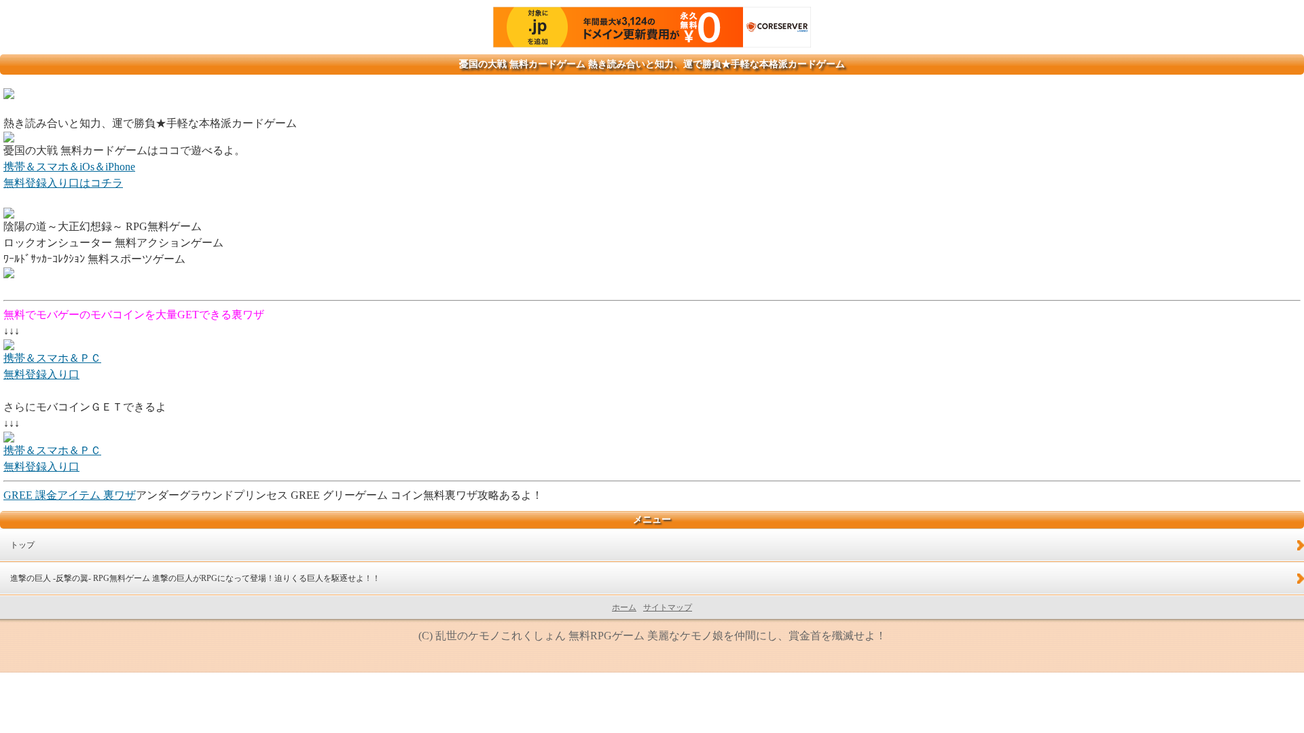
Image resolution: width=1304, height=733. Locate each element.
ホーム (624, 607)
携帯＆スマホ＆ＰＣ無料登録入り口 (52, 366)
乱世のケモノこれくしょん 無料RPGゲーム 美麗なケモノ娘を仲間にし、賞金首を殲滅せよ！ (660, 635)
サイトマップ (667, 607)
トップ (22, 545)
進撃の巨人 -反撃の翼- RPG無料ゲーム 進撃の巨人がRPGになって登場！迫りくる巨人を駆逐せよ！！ (195, 578)
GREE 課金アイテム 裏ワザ (69, 495)
